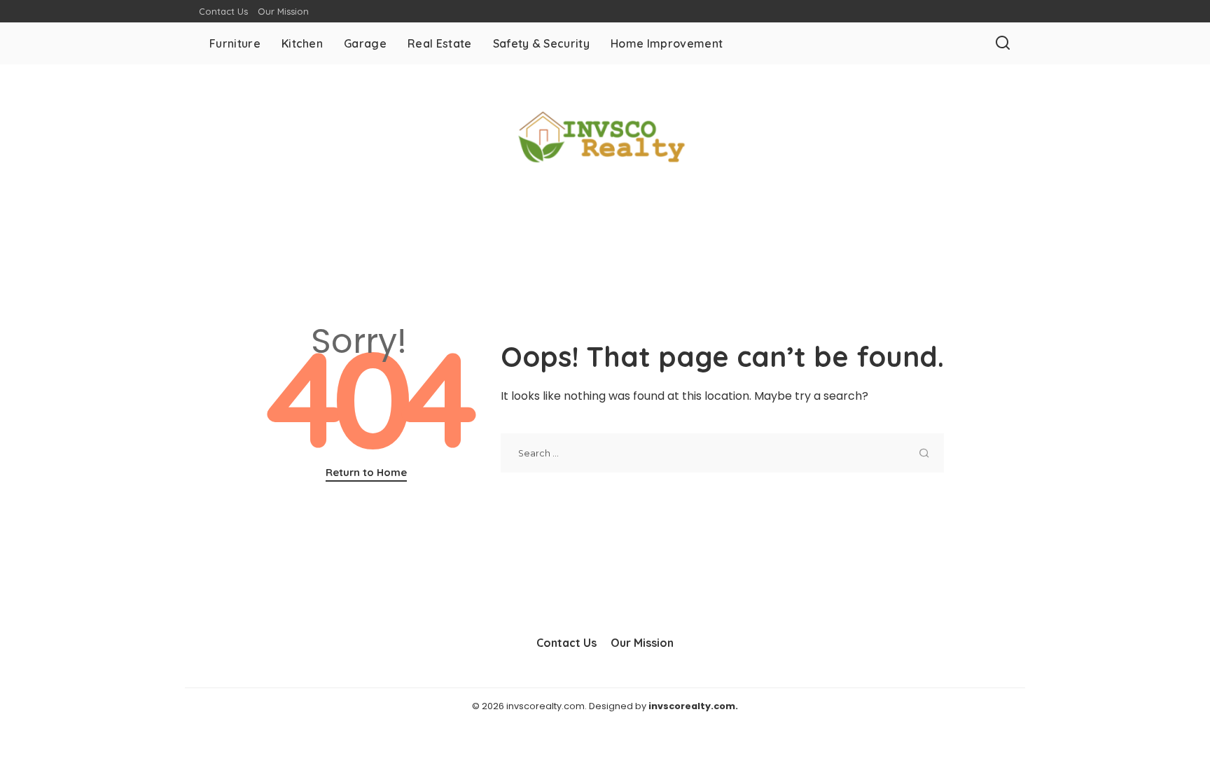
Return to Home (366, 472)
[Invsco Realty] (605, 137)
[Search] (1002, 43)
